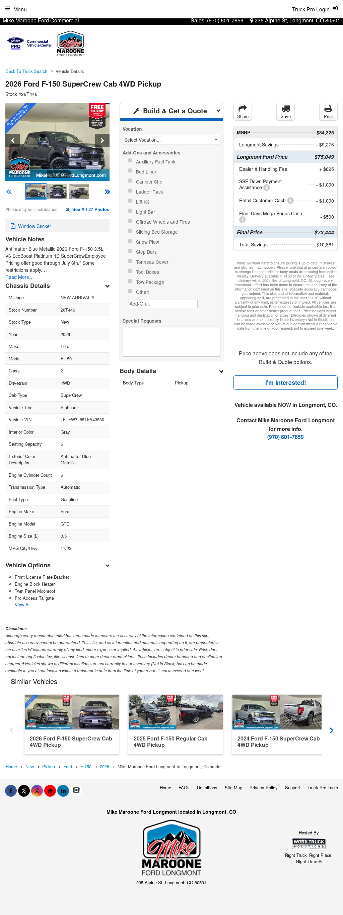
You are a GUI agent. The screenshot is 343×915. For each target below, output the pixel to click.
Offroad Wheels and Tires (163, 222)
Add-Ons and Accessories (152, 152)
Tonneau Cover (153, 262)
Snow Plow (148, 242)
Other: (143, 292)
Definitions (207, 787)
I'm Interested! (285, 382)
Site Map (233, 787)
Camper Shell (151, 182)
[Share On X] (24, 790)
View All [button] (22, 604)
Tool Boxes (148, 272)
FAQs (184, 787)
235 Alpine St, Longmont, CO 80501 (296, 20)
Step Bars (147, 252)
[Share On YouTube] (50, 790)
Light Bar (146, 212)
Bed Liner (147, 171)
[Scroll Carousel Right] (331, 728)
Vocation (132, 129)
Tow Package (150, 282)
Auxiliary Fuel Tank (156, 161)
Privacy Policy (264, 787)
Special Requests (142, 321)
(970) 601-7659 (225, 20)
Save (286, 116)
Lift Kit (143, 202)
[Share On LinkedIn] (63, 790)
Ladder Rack (150, 192)
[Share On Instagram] (37, 790)
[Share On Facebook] (11, 790)
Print (328, 116)
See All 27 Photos (90, 209)
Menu (20, 9)
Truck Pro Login (322, 787)
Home (165, 787)
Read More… (19, 276)
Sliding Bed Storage (157, 232)
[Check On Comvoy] (76, 790)
